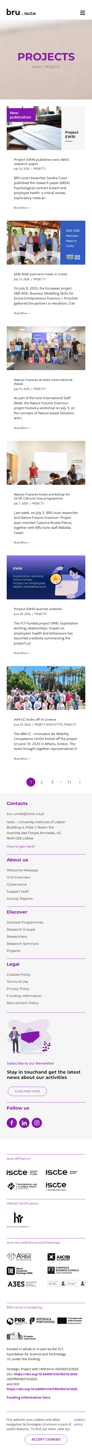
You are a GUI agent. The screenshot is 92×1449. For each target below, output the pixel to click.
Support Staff (18, 891)
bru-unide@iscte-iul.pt (25, 814)
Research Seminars (23, 944)
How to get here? (21, 846)
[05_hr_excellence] (18, 1214)
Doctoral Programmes (25, 922)
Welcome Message (22, 870)
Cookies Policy (18, 974)
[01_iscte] (22, 1171)
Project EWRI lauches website (46, 577)
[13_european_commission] (21, 1333)
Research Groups (21, 929)
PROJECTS (39, 168)
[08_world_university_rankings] (19, 1268)
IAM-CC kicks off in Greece (46, 688)
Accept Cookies (46, 1439)
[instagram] (37, 1123)
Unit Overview (18, 877)
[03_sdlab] (22, 1183)
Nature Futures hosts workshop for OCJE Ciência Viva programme (46, 463)
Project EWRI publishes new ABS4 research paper (46, 128)
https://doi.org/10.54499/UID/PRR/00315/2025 (42, 1389)
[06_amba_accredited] (19, 1255)
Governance (17, 884)
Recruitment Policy (23, 1003)
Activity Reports (20, 898)
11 (69, 782)
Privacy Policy (18, 989)
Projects (13, 951)
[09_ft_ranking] (63, 1268)
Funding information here (28, 1397)
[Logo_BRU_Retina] (21, 10)
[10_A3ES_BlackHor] (22, 1281)
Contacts (17, 803)
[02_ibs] (61, 1171)
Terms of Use (17, 981)
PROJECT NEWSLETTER (48, 724)
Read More (20, 208)
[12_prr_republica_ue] (44, 1319)
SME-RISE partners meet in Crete (46, 243)
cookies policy (79, 1421)
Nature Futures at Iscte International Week (46, 348)
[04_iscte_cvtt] (56, 1183)
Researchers (17, 936)
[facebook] (12, 1123)
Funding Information (24, 996)
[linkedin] (24, 1123)
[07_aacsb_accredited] (59, 1255)
